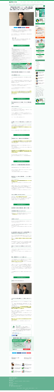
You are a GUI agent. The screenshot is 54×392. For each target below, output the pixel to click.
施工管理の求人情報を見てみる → (21, 45)
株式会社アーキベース (17, 332)
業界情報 (38, 61)
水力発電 (36, 91)
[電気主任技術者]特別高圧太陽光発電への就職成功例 (28, 368)
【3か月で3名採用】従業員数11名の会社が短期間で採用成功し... (17, 368)
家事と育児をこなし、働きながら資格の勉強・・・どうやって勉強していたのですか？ (21, 54)
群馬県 (16, 385)
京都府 (13, 386)
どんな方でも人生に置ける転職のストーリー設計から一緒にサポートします (20, 61)
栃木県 (14, 385)
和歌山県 (19, 386)
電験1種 (40, 95)
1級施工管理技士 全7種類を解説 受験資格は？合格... (41, 83)
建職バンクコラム (27, 389)
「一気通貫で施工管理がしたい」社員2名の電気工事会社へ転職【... (17, 364)
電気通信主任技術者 (37, 95)
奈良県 (17, 386)
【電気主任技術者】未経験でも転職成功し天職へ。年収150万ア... (17, 371)
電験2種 (42, 95)
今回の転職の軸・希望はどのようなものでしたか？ (18, 56)
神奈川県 (21, 385)
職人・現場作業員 (14, 383)
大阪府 (14, 386)
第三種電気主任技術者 (37, 92)
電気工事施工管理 (37, 94)
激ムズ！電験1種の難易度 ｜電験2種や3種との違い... (41, 78)
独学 (42, 91)
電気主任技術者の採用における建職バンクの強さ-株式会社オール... (28, 371)
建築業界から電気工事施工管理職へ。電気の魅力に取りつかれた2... (28, 364)
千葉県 (19, 385)
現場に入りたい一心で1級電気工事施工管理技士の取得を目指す (18, 53)
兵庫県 (16, 386)
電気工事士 (42, 93)
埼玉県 (17, 385)
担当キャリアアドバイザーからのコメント (16, 60)
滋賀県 (11, 386)
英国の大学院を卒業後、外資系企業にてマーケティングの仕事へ (18, 49)
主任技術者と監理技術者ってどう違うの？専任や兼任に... (41, 80)
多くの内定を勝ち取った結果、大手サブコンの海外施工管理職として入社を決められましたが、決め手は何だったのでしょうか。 (22, 58)
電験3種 (36, 96)
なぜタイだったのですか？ (15, 51)
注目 (38, 91)
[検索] (44, 6)
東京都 (11, 385)
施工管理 (38, 65)
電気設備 (42, 94)
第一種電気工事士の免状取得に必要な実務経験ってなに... (41, 72)
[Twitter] (16, 335)
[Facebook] (13, 335)
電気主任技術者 (38, 64)
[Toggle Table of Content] (30, 48)
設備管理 (12, 383)
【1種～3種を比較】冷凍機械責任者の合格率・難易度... (41, 75)
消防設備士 (40, 91)
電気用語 (40, 94)
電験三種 (38, 96)
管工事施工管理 (41, 92)
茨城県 (13, 385)
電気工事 (39, 93)
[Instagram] (15, 335)
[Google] (12, 335)
